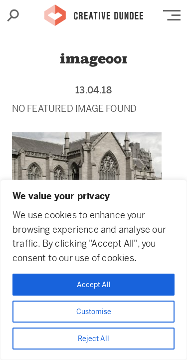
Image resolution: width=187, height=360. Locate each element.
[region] (93, 270)
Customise (93, 311)
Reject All (93, 338)
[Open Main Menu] (172, 15)
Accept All (94, 284)
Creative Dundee (94, 12)
